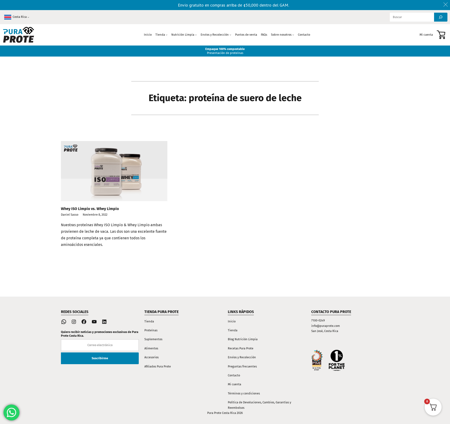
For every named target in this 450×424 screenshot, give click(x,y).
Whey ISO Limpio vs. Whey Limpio (90, 208)
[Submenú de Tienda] (167, 35)
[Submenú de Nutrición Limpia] (196, 35)
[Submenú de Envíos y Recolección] (230, 35)
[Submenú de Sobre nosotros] (293, 35)
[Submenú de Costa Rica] (28, 17)
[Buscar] (441, 17)
